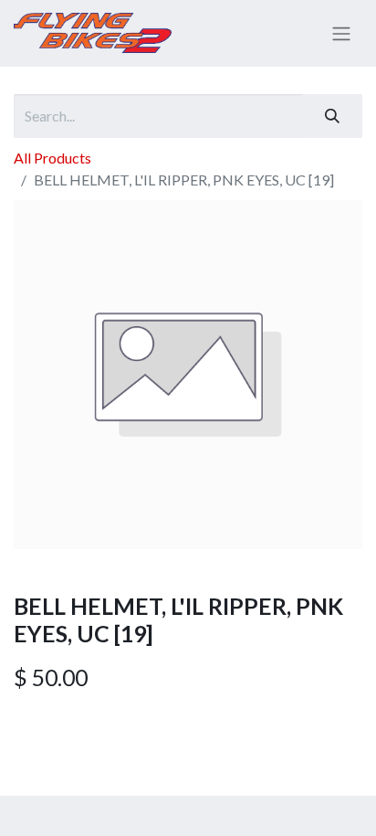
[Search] (332, 116)
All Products (52, 157)
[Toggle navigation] (341, 34)
